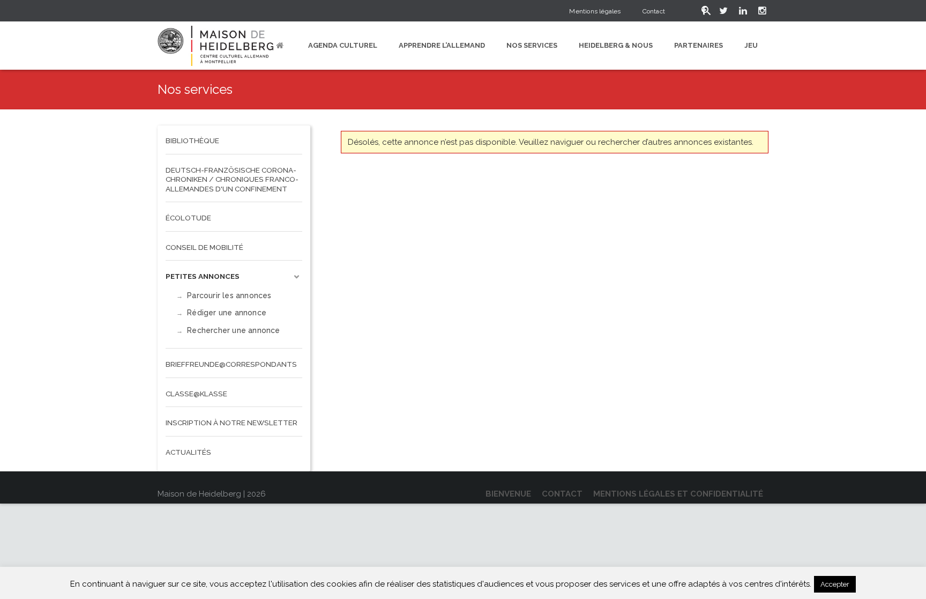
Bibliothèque (192, 140)
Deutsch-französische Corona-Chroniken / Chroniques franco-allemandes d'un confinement (232, 179)
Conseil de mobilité (204, 247)
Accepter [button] (834, 584)
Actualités (188, 452)
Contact (654, 11)
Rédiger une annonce (226, 312)
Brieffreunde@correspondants (231, 364)
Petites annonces (203, 276)
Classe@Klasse (196, 393)
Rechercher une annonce (233, 330)
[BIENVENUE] (281, 45)
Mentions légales (595, 11)
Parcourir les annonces (229, 295)
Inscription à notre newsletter (231, 422)
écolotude (188, 217)
